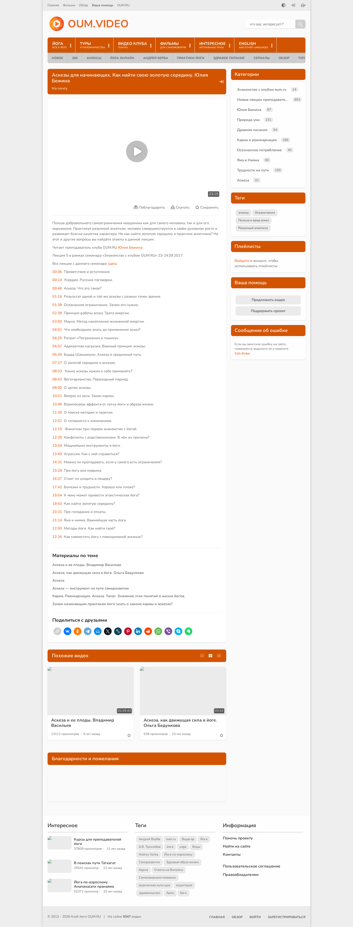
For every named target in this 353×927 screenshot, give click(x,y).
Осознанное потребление (259, 150)
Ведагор (188, 839)
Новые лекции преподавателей (264, 99)
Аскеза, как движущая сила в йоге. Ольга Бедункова (98, 572)
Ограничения (265, 213)
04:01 (57, 329)
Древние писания (252, 129)
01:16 (57, 296)
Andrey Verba (148, 854)
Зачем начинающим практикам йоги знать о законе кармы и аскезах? (112, 604)
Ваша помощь (102, 5)
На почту (59, 88)
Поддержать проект (268, 310)
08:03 (57, 371)
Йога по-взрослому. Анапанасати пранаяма (94, 884)
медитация (184, 885)
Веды (196, 847)
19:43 (57, 503)
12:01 (57, 420)
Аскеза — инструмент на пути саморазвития (90, 588)
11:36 (57, 412)
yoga (182, 847)
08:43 (57, 379)
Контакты (232, 854)
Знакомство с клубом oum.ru (261, 89)
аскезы (243, 213)
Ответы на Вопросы (168, 870)
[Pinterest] (128, 631)
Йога (203, 839)
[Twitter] (108, 631)
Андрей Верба (155, 58)
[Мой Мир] (98, 631)
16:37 (57, 478)
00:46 (57, 288)
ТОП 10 (304, 58)
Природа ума (248, 119)
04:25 (57, 338)
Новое (57, 58)
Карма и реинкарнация (257, 140)
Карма (143, 870)
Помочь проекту (238, 838)
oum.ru (171, 839)
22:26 (57, 536)
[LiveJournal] (118, 631)
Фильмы (69, 5)
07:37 (57, 362)
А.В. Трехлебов (150, 847)
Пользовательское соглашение (251, 866)
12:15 (57, 429)
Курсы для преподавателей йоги (97, 841)
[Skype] (178, 631)
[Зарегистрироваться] (303, 6)
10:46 (57, 404)
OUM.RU (123, 5)
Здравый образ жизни (182, 862)
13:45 (57, 453)
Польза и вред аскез (253, 220)
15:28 (57, 470)
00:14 (57, 279)
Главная (53, 5)
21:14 (57, 520)
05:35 (57, 354)
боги (183, 893)
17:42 (57, 487)
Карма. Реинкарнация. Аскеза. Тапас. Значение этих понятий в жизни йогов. (118, 596)
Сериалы (262, 58)
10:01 (57, 395)
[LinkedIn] (138, 631)
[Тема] (284, 6)
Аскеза (58, 580)
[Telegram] (87, 631)
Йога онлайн (122, 58)
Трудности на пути (253, 170)
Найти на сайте (236, 846)
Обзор (83, 5)
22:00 (57, 528)
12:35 (57, 437)
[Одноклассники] (77, 631)
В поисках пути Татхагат (95, 863)
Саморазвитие (149, 862)
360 (75, 58)
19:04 (57, 495)
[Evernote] (188, 631)
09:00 (57, 387)
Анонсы (94, 58)
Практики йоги (190, 58)
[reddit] (148, 631)
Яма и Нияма (248, 160)
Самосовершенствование (157, 877)
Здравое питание (229, 58)
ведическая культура (154, 885)
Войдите (242, 260)
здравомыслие (149, 893)
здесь (112, 263)
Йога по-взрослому (178, 854)
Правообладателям (241, 874)
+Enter (242, 353)
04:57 (57, 346)
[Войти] (293, 6)
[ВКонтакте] (67, 631)
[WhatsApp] (158, 631)
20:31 (57, 511)
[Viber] (168, 631)
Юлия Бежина (130, 247)
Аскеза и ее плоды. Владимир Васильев (86, 564)
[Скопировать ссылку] (57, 631)
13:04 (57, 445)
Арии (170, 893)
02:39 (57, 313)
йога (170, 847)
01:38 (57, 304)
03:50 (57, 321)
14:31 (57, 462)
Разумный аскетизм (253, 228)
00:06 (57, 271)
